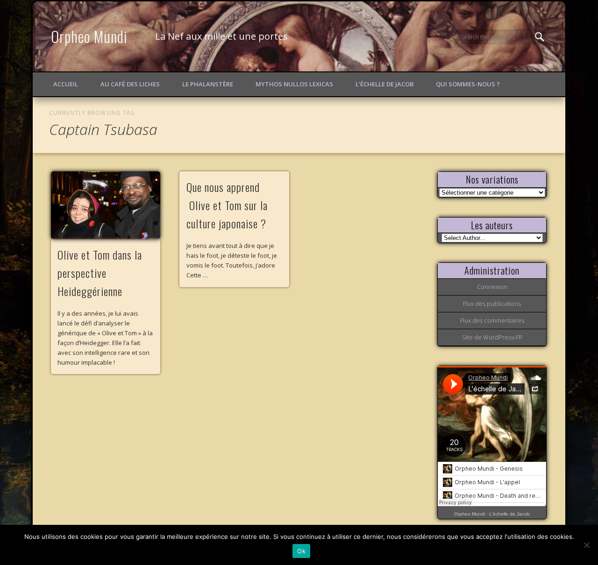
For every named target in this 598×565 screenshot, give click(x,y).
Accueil (65, 84)
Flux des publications (492, 303)
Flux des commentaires (492, 320)
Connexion (492, 286)
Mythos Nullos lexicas (294, 84)
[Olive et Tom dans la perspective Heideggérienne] (105, 205)
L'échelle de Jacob (509, 513)
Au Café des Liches (130, 84)
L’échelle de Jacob (384, 84)
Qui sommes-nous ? (468, 84)
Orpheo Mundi (89, 36)
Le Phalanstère (207, 84)
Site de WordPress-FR (492, 337)
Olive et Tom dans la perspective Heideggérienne (99, 272)
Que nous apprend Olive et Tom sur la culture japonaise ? (227, 205)
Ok (301, 551)
